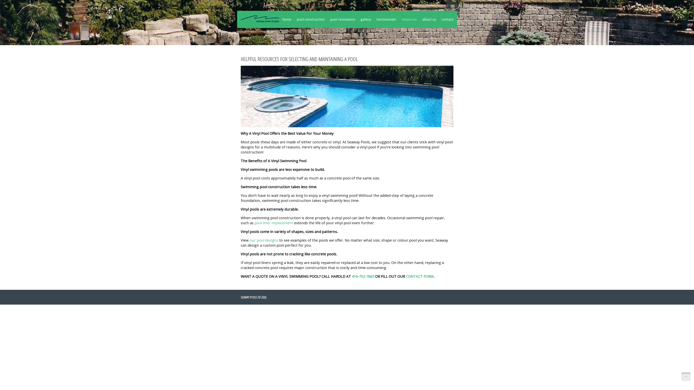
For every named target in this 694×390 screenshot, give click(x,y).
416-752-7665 (363, 276)
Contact (447, 19)
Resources (409, 19)
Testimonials (386, 19)
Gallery (366, 19)
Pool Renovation (342, 19)
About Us (429, 19)
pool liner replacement (273, 222)
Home (286, 19)
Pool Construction (311, 19)
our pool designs (264, 240)
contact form (420, 276)
